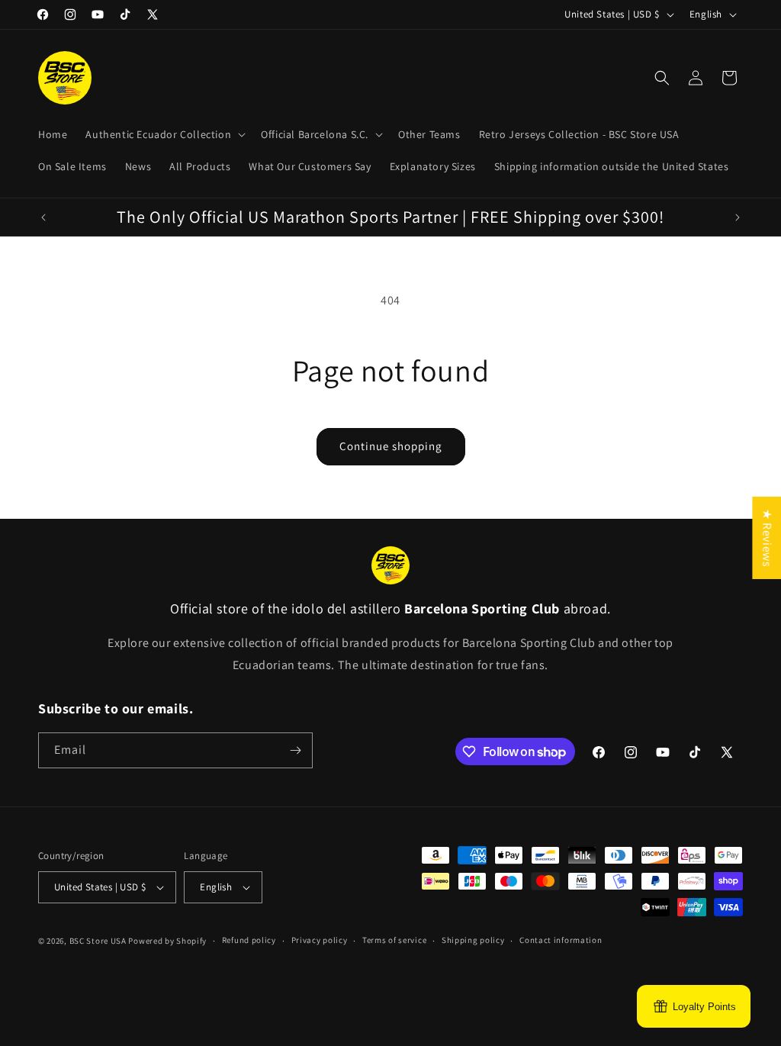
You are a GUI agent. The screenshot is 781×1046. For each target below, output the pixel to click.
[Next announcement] (737, 217)
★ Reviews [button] (767, 537)
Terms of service (394, 940)
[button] (164, 134)
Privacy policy (319, 940)
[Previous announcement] (43, 217)
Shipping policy (473, 940)
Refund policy (249, 940)
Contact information (560, 940)
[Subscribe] (295, 750)
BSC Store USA (98, 940)
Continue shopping (390, 446)
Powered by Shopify (167, 940)
